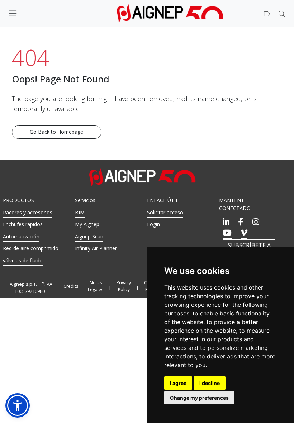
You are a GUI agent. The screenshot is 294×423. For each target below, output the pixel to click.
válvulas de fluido (23, 260)
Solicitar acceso (165, 212)
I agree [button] (178, 383)
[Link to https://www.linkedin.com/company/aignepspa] (226, 222)
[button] (283, 13)
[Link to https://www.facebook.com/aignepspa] (240, 222)
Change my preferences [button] (199, 398)
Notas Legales (95, 286)
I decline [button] (209, 383)
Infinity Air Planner (96, 248)
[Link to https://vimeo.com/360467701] (244, 233)
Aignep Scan (89, 236)
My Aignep (87, 224)
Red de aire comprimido (30, 248)
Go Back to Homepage (56, 131)
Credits (70, 286)
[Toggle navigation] (39, 13)
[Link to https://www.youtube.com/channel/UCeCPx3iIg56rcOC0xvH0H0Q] (227, 233)
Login (153, 224)
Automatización (21, 236)
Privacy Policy (124, 286)
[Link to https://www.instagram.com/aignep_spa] (255, 222)
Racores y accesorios (27, 212)
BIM (80, 212)
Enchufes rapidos (23, 224)
